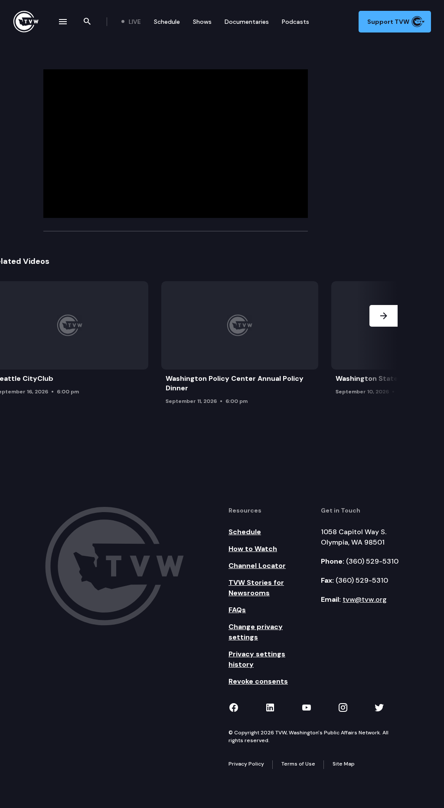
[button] (383, 345)
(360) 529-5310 (372, 561)
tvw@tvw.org (365, 599)
